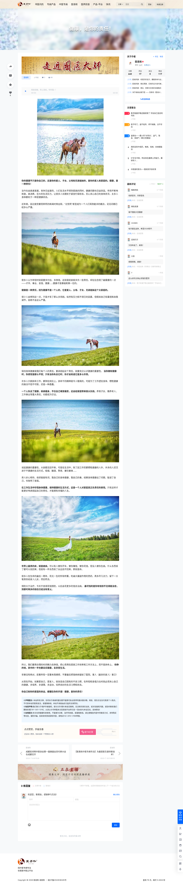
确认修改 (116, 795)
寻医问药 (39, 4)
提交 (115, 825)
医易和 (74, 4)
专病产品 (51, 4)
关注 (156, 57)
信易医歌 (140, 200)
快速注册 (160, 4)
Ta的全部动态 (145, 99)
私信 (161, 57)
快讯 (108, 4)
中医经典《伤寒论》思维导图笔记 (149, 267)
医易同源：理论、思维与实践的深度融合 (144, 88)
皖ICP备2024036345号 (57, 880)
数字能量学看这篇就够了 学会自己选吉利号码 (153, 283)
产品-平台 (98, 4)
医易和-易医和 (39, 880)
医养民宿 (85, 4)
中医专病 (63, 4)
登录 (149, 4)
